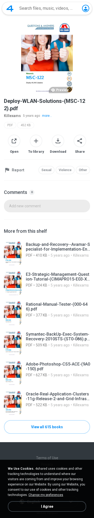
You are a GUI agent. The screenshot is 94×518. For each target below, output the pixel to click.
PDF (10, 125)
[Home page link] (10, 8)
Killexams (12, 116)
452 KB (26, 125)
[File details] (47, 253)
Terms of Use (47, 458)
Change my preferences (45, 495)
